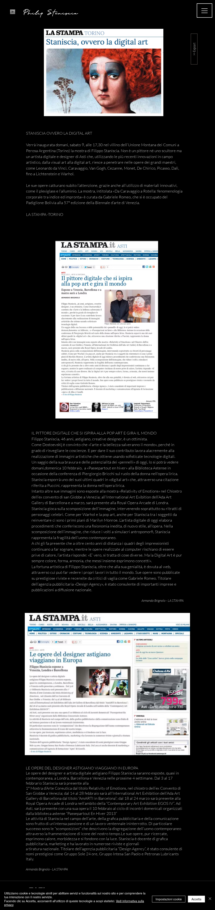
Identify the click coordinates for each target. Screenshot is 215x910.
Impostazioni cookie (169, 899)
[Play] (12, 11)
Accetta (196, 899)
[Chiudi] (209, 899)
